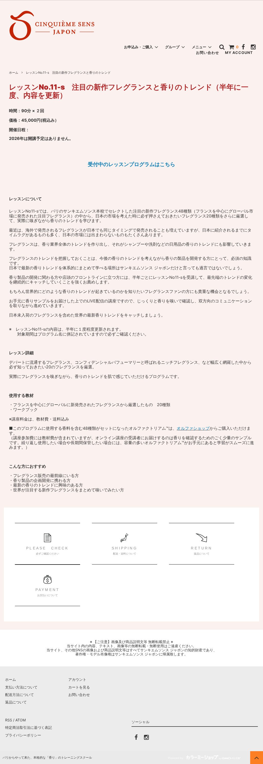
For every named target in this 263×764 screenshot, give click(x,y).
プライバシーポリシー (23, 735)
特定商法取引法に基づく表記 (28, 727)
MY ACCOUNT (239, 52)
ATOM (20, 720)
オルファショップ (193, 428)
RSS (8, 720)
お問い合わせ (207, 52)
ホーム (13, 72)
